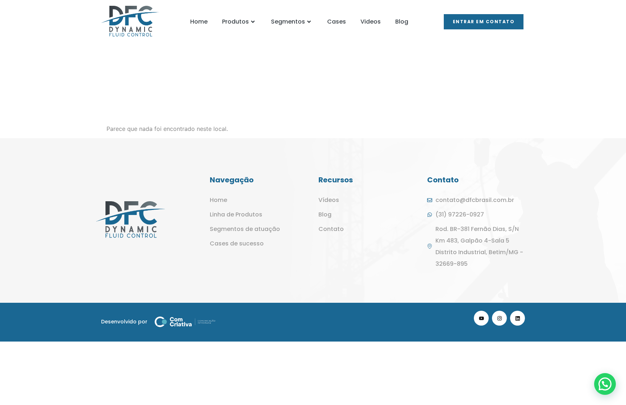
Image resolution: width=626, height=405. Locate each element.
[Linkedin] (517, 318)
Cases (336, 21)
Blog (401, 21)
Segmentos (288, 21)
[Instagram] (499, 318)
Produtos (235, 21)
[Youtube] (481, 318)
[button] (605, 384)
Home (199, 21)
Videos (370, 21)
